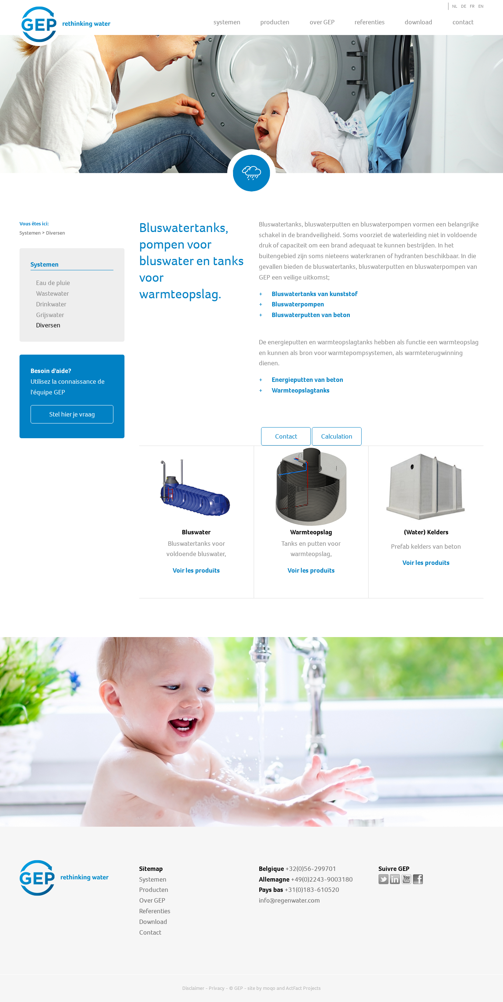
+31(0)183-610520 (312, 889)
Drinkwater (51, 304)
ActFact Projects (303, 988)
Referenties (154, 911)
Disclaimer (193, 988)
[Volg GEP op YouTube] (406, 883)
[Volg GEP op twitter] (383, 883)
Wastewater (52, 293)
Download (153, 921)
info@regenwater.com (289, 900)
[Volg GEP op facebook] (418, 883)
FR (472, 6)
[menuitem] (227, 21)
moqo (269, 988)
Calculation (336, 436)
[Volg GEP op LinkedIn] (395, 883)
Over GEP (322, 22)
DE (463, 6)
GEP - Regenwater (65, 24)
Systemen (152, 879)
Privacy (217, 988)
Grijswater (50, 314)
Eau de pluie (53, 282)
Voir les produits (196, 570)
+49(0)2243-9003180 (322, 879)
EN (480, 6)
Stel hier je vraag (72, 414)
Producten (153, 889)
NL (454, 6)
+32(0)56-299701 (310, 868)
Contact (463, 22)
